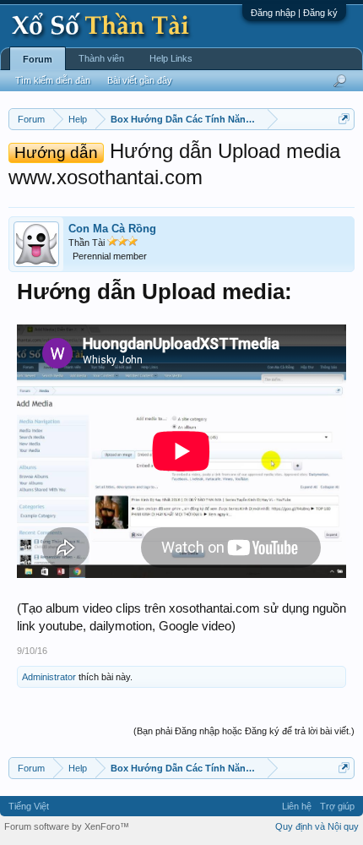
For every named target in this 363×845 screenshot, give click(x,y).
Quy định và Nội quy (317, 826)
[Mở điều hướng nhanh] (344, 118)
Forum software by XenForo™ (66, 826)
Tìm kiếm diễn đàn (52, 80)
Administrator (49, 677)
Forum (37, 59)
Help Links (170, 58)
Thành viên (101, 58)
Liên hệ (297, 806)
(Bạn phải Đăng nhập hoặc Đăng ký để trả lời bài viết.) (244, 731)
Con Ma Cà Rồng (112, 228)
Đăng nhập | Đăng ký (294, 13)
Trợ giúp (337, 806)
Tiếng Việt (28, 806)
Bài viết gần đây (139, 80)
